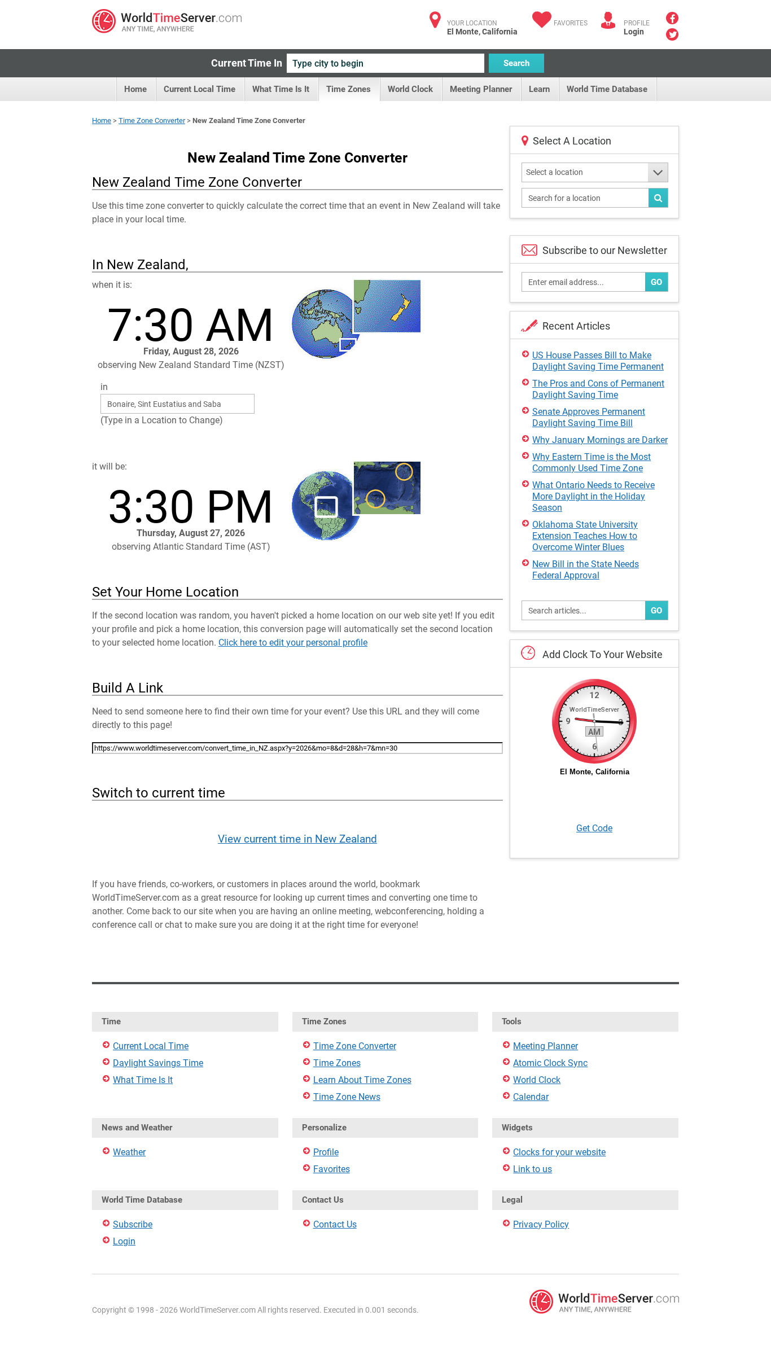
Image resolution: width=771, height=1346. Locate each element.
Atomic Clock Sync (550, 1063)
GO (656, 282)
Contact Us (335, 1224)
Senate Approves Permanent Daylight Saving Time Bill (588, 417)
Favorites (571, 23)
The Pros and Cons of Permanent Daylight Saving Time (598, 389)
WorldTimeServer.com (167, 21)
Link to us (532, 1169)
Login (634, 31)
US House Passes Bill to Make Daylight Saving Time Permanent (598, 361)
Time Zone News (346, 1096)
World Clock (410, 89)
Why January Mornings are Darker (600, 440)
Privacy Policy (541, 1224)
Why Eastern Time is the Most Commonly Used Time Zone (591, 462)
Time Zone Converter (152, 120)
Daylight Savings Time (158, 1063)
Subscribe (132, 1224)
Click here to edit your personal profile (292, 642)
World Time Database (607, 89)
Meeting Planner (481, 89)
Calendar (531, 1096)
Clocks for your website (559, 1152)
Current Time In (246, 63)
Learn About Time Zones (362, 1080)
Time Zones (348, 89)
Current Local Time (199, 89)
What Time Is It (280, 89)
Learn (539, 89)
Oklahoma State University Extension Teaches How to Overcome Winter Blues (585, 536)
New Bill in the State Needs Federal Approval (585, 570)
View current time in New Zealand (297, 838)
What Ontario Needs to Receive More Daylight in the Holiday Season (593, 496)
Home (135, 89)
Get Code (594, 828)
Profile (326, 1152)
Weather (129, 1152)
